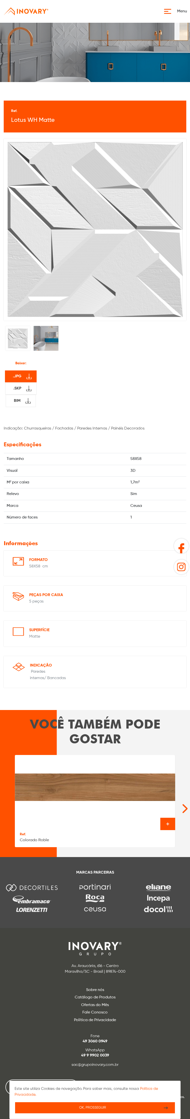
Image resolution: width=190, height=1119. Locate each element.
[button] (177, 11)
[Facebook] (181, 545)
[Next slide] (177, 806)
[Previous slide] (5, 806)
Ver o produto (167, 824)
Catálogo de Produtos (95, 997)
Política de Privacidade (95, 1020)
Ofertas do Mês (95, 1005)
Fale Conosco (95, 1012)
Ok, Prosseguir (92, 1107)
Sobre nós (95, 990)
